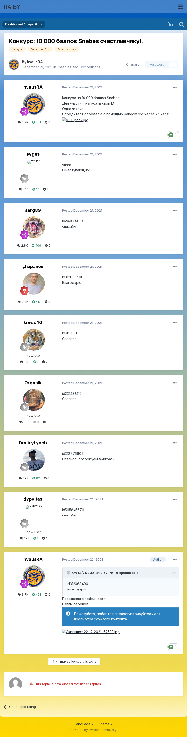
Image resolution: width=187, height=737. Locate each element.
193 (26, 538)
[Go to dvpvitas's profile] (34, 516)
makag (65, 661)
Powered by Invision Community (93, 730)
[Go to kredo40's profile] (34, 340)
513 (25, 189)
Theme (104, 724)
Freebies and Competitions (78, 67)
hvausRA (35, 62)
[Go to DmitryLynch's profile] (34, 460)
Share (133, 64)
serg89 (33, 210)
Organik (33, 382)
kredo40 (33, 322)
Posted (82, 87)
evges (33, 154)
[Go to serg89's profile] (34, 227)
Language (83, 724)
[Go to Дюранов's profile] (34, 284)
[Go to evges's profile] (34, 171)
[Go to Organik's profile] (34, 400)
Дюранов (33, 266)
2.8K (24, 245)
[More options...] (174, 87)
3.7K (24, 122)
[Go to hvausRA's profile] (14, 64)
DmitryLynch (33, 442)
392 (25, 478)
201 (26, 362)
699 (26, 422)
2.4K (24, 302)
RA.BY (12, 6)
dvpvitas (32, 499)
